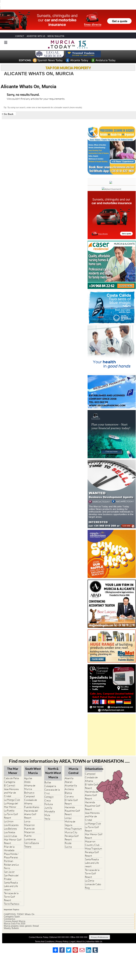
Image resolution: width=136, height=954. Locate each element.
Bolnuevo (29, 786)
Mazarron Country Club (92, 837)
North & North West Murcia (53, 767)
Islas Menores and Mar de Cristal (11, 786)
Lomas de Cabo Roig (93, 880)
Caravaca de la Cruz (52, 785)
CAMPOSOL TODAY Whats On (19, 908)
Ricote (68, 837)
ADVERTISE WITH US (36, 30)
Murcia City (71, 826)
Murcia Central (73, 764)
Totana (27, 840)
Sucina (68, 840)
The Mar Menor (12, 764)
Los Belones (10, 822)
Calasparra (50, 779)
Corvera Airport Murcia (14, 915)
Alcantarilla (71, 779)
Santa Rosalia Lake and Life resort (11, 880)
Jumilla (48, 801)
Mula (47, 808)
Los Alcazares (11, 818)
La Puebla (9, 804)
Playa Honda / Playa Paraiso (11, 849)
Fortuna (48, 798)
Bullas (47, 776)
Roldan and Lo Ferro (11, 860)
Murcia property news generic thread (21, 920)
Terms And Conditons (44, 935)
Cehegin (49, 790)
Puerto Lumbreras (30, 831)
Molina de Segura (70, 817)
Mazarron (29, 818)
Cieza (47, 794)
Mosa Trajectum (73, 822)
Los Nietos (9, 826)
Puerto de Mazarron (29, 824)
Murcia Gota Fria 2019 (14, 917)
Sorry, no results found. (23, 89)
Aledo (27, 775)
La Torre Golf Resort (11, 809)
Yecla (47, 812)
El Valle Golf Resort (71, 795)
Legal (72, 935)
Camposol (29, 790)
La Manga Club (12, 793)
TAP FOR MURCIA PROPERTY (68, 62)
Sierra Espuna (31, 836)
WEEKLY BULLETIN (55, 30)
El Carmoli (9, 779)
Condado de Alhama (30, 795)
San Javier (9, 865)
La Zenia (89, 874)
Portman (8, 854)
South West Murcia (33, 764)
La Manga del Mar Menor (11, 799)
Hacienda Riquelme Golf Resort (72, 805)
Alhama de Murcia (29, 781)
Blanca (68, 786)
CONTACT (19, 30)
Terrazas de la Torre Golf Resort (11, 890)
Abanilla (69, 772)
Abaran (68, 775)
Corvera (69, 790)
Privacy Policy (62, 935)
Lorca (27, 815)
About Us (80, 935)
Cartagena (9, 775)
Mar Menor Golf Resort (12, 835)
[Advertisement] (112, 728)
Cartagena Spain (12, 911)
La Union (8, 815)
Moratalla (49, 805)
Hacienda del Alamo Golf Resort (31, 808)
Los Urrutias (10, 829)
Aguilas (28, 772)
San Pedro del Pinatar (11, 871)
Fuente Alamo (31, 800)
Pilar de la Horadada (9, 842)
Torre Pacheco (11, 897)
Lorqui (68, 811)
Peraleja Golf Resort (72, 831)
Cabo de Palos (11, 772)
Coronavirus (9, 913)
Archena (69, 783)
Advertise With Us (94, 935)
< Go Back (7, 108)
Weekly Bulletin (11, 922)
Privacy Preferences (99, 931)
